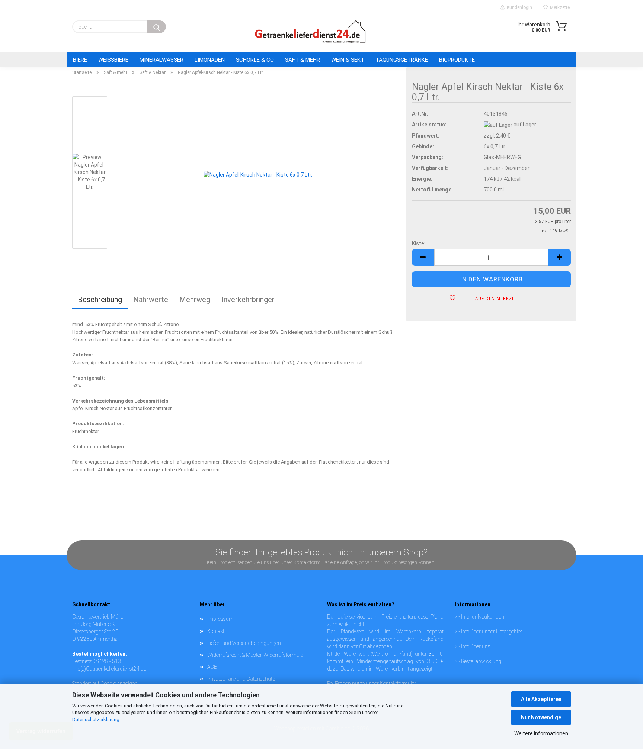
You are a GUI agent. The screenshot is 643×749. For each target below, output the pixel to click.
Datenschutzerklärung (95, 719)
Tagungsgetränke (401, 60)
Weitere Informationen (541, 733)
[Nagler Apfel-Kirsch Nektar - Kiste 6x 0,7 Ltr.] (258, 174)
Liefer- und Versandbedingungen (244, 643)
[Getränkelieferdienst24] (310, 31)
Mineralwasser (161, 60)
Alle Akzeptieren (541, 699)
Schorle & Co (255, 60)
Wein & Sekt (347, 60)
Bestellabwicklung (481, 661)
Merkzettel (559, 7)
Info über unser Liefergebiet (491, 632)
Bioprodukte (457, 60)
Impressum (220, 619)
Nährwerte (150, 299)
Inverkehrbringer (248, 299)
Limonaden (210, 60)
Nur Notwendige (541, 717)
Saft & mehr (302, 60)
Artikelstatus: (429, 124)
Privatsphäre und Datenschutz (241, 679)
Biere (80, 60)
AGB (212, 667)
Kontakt (215, 631)
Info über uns (475, 646)
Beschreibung (100, 299)
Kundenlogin (518, 7)
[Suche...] (156, 26)
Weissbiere (113, 60)
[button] (423, 257)
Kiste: (418, 243)
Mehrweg (194, 299)
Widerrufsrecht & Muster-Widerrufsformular (256, 655)
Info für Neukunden (482, 617)
